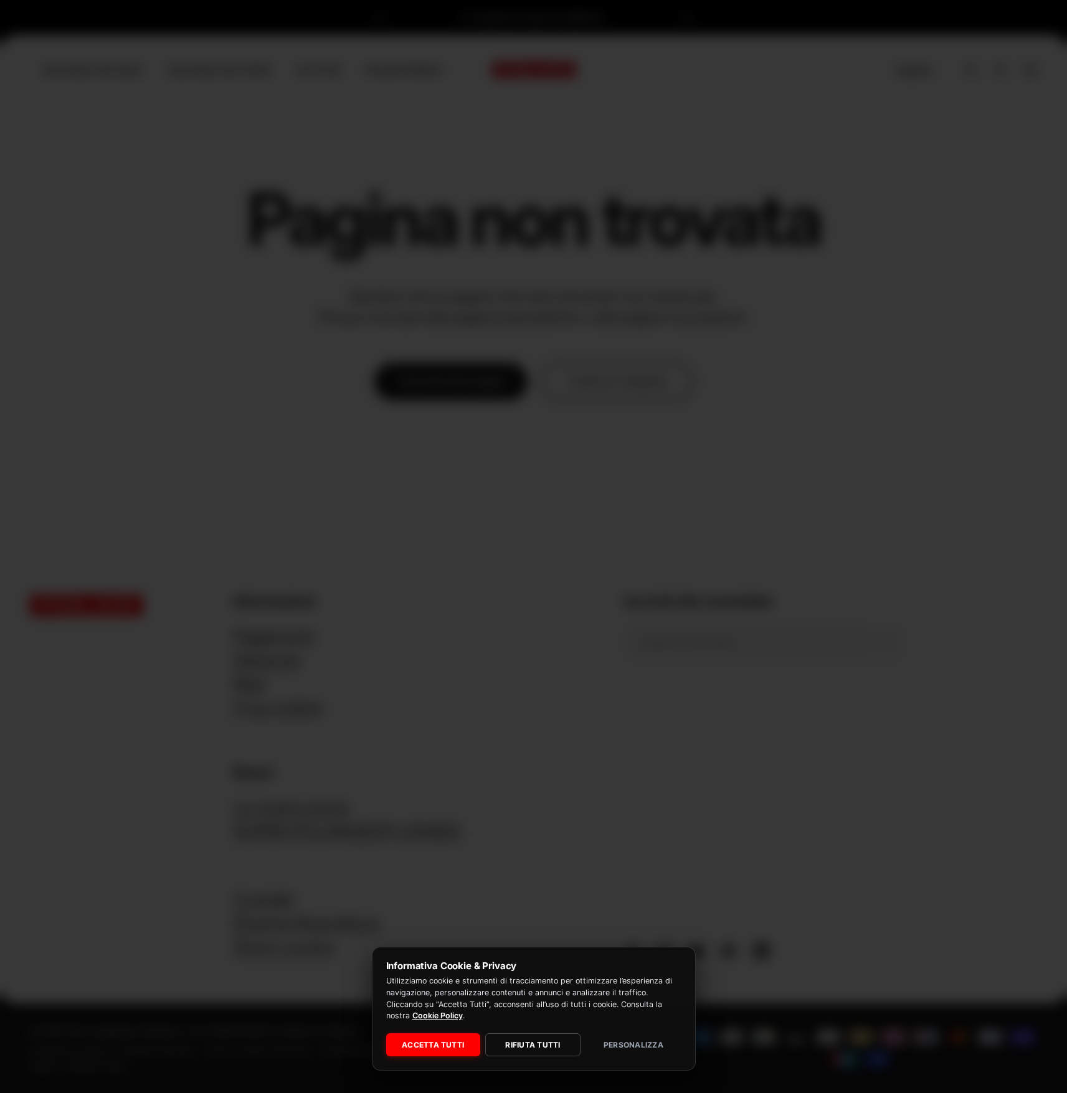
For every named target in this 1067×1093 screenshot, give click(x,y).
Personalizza (633, 1044)
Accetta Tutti (433, 1044)
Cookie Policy (437, 1015)
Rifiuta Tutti (532, 1044)
